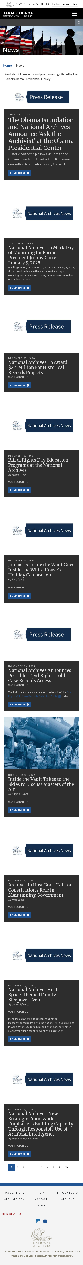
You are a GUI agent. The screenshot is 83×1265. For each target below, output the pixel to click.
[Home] (28, 12)
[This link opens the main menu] (74, 13)
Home (7, 65)
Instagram (38, 1221)
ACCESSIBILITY (15, 1193)
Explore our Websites (64, 4)
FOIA (41, 1193)
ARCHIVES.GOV (14, 1199)
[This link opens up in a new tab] (41, 1237)
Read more (18, 172)
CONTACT (41, 1199)
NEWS (41, 1205)
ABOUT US (68, 1199)
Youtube (45, 1221)
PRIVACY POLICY (68, 1193)
